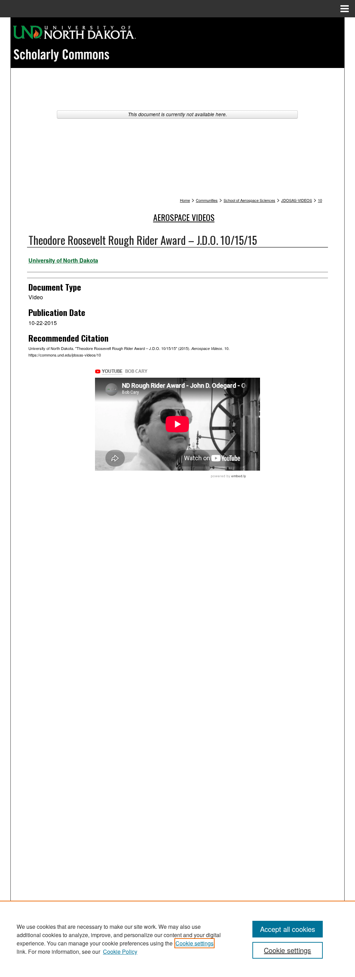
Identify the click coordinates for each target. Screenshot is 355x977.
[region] (177, 939)
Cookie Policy (120, 951)
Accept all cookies (287, 929)
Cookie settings (194, 943)
